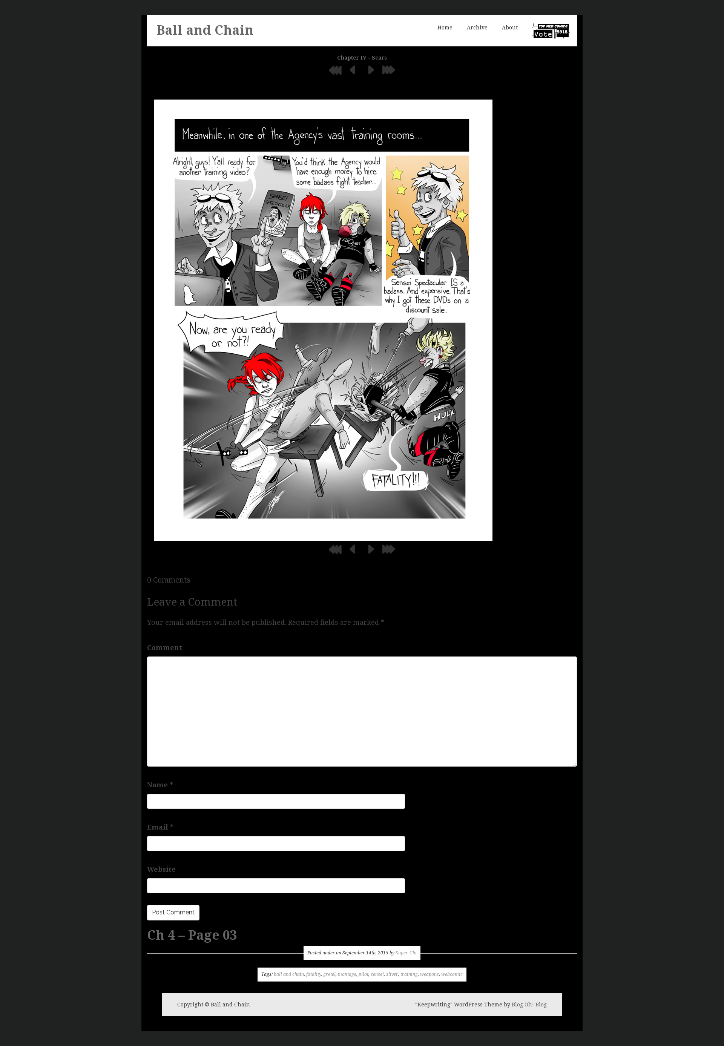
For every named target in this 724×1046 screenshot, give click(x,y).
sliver (392, 974)
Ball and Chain (204, 30)
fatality (313, 974)
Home (444, 28)
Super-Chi (406, 953)
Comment (164, 648)
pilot (363, 974)
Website (161, 869)
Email (160, 827)
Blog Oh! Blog (529, 1005)
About (510, 28)
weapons (429, 974)
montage (347, 974)
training (409, 974)
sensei (377, 974)
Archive (477, 28)
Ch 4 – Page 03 (192, 935)
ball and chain (289, 974)
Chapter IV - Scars (362, 58)
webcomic (452, 974)
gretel (329, 974)
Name (160, 785)
